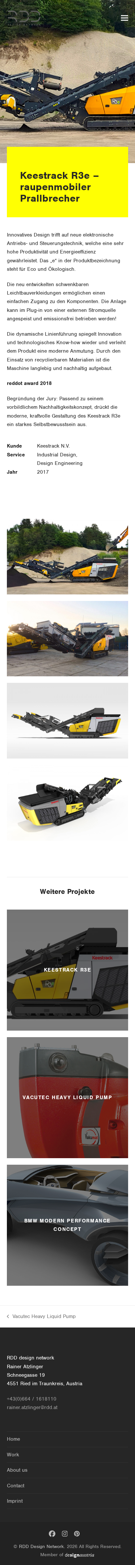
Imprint (15, 1501)
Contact (15, 1485)
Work (13, 1454)
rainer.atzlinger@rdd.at (32, 1407)
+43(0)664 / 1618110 (31, 1399)
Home (13, 1439)
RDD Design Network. (42, 1546)
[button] (124, 18)
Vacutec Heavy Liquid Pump (41, 1317)
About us (17, 1470)
